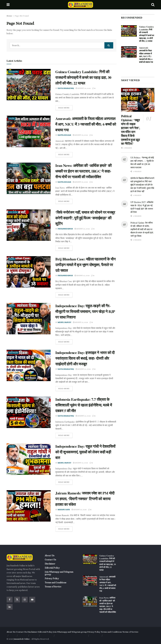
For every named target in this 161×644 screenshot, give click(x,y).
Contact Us (50, 559)
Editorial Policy (52, 567)
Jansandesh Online (22, 639)
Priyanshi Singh (65, 229)
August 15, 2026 (82, 276)
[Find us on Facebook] (10, 599)
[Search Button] (152, 4)
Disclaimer (50, 563)
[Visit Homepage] (80, 5)
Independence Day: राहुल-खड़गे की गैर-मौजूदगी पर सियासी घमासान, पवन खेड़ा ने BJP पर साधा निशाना (85, 311)
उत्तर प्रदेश (13, 212)
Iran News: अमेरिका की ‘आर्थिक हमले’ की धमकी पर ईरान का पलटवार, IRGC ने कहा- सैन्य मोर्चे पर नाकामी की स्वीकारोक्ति (83, 171)
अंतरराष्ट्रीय (13, 72)
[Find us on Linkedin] (10, 607)
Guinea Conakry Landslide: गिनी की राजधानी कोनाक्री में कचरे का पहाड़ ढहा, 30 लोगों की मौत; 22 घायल (83, 77)
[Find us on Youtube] (32, 599)
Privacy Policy (52, 578)
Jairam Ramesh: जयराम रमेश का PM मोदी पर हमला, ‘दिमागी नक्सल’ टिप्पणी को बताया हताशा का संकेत (84, 498)
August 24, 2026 (84, 88)
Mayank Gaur (64, 510)
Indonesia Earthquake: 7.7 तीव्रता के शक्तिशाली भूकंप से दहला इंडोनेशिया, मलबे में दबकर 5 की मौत (83, 404)
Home (9, 16)
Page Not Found (22, 16)
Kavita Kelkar (64, 135)
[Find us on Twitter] (17, 599)
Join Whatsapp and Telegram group (59, 573)
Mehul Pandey (64, 322)
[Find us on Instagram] (25, 599)
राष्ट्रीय (11, 119)
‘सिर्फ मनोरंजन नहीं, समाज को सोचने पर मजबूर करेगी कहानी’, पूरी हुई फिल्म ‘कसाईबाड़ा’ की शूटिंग (85, 217)
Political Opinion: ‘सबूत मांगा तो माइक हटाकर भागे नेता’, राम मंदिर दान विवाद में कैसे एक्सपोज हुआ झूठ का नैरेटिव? (130, 130)
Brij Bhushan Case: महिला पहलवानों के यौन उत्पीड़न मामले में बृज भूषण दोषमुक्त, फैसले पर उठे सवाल (85, 264)
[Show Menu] (8, 4)
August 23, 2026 (83, 229)
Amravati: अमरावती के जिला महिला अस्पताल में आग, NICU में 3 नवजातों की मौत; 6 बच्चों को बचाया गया (85, 124)
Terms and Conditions (55, 582)
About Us (49, 555)
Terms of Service (53, 586)
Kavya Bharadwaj (66, 88)
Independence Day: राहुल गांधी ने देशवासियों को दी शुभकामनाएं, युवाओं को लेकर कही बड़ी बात (85, 451)
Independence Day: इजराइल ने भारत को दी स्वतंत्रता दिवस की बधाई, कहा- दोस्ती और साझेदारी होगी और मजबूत (84, 358)
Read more (65, 107)
